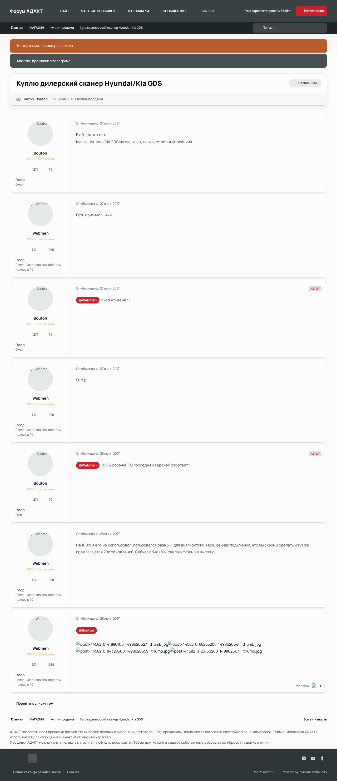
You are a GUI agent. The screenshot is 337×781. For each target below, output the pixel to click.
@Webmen (88, 300)
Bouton (42, 99)
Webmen (40, 233)
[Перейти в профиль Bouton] (19, 99)
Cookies (73, 772)
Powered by (304, 772)
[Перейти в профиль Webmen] (40, 213)
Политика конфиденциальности (37, 772)
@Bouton (86, 630)
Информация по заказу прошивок (45, 45)
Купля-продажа (90, 99)
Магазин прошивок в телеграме (44, 60)
